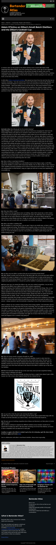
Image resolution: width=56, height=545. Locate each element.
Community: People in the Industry (8, 460)
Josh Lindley (6, 443)
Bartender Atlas (17, 8)
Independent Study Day (14, 529)
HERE (19, 434)
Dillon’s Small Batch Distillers (17, 80)
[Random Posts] (50, 1)
